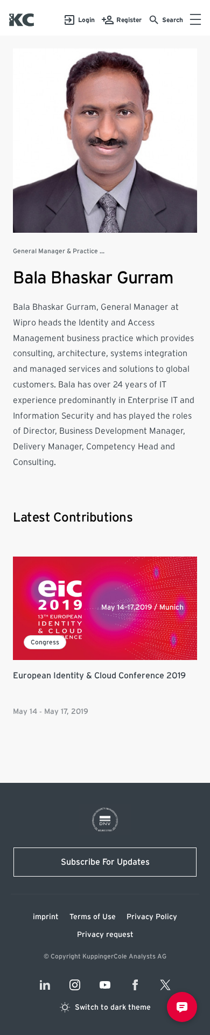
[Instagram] (74, 984)
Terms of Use (92, 917)
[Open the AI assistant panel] (182, 1007)
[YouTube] (105, 984)
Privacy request (105, 935)
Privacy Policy (152, 917)
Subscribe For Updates (105, 862)
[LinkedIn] (44, 984)
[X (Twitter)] (165, 984)
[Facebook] (135, 984)
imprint (46, 917)
